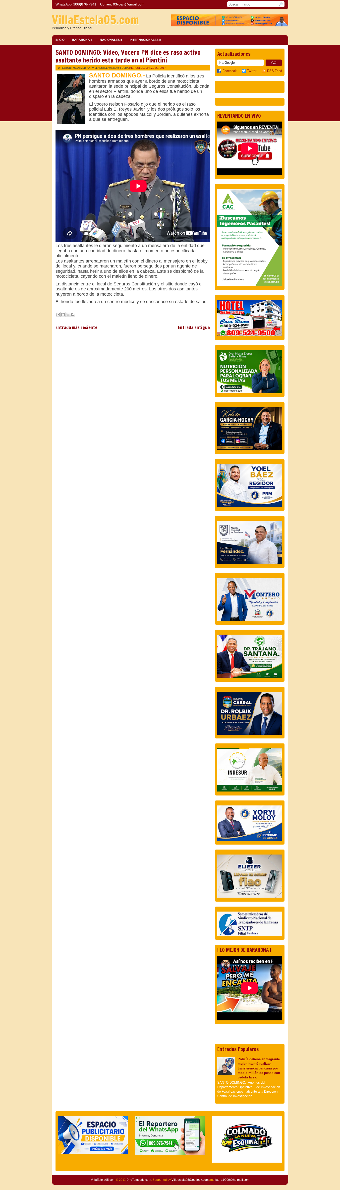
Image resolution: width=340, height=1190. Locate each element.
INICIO (60, 40)
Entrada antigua (194, 327)
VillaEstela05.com (95, 19)
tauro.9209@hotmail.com (232, 1180)
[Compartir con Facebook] (72, 314)
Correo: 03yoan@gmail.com (122, 4)
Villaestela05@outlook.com (190, 1180)
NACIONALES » (111, 40)
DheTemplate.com (138, 1180)
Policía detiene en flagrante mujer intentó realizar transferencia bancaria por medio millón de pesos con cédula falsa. (259, 1068)
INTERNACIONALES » (145, 40)
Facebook (230, 71)
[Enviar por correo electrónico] (58, 314)
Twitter (251, 71)
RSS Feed (274, 71)
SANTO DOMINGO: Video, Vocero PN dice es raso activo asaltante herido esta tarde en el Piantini (128, 56)
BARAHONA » (82, 40)
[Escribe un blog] (62, 314)
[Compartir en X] (67, 314)
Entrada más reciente (76, 327)
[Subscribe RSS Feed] (264, 71)
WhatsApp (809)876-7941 (76, 4)
